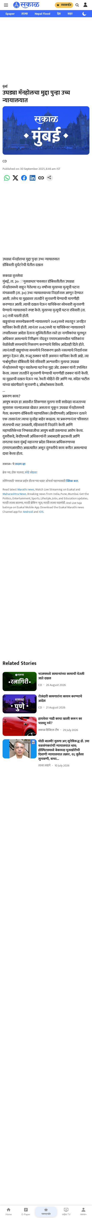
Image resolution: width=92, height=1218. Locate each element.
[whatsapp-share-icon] (6, 180)
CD (5, 161)
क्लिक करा (72, 481)
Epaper (10, 13)
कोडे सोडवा (31, 472)
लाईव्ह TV (66, 1214)
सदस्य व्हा (20, 464)
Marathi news (25, 489)
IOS (41, 511)
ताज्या (24, 13)
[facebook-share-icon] (24, 180)
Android (28, 511)
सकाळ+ (83, 1214)
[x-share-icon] (15, 180)
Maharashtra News (14, 493)
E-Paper (26, 1214)
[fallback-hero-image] (20, 681)
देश (59, 13)
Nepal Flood (42, 13)
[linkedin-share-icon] (32, 180)
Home (9, 1214)
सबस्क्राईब (66, 5)
